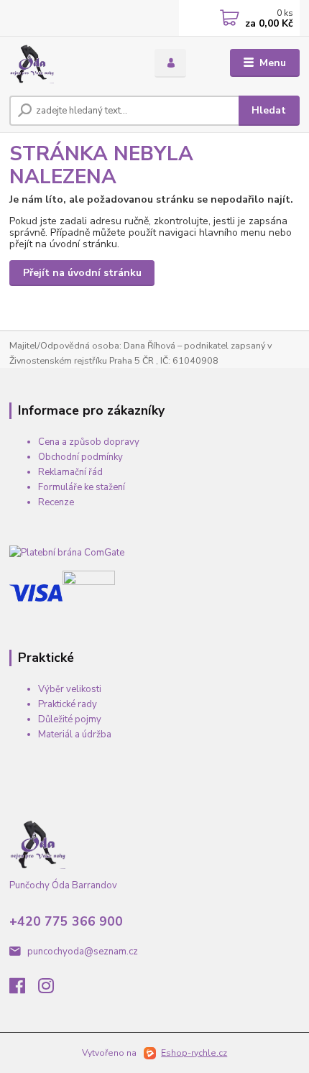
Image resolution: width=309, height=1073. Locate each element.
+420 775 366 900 (66, 921)
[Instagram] (52, 989)
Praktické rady (67, 704)
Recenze (56, 502)
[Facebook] (23, 989)
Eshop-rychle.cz (194, 1053)
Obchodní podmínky (80, 457)
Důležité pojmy (69, 719)
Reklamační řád (70, 472)
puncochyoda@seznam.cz (82, 951)
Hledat (269, 110)
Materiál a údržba (74, 734)
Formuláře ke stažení (81, 487)
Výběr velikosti (69, 689)
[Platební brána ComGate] (66, 552)
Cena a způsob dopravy (88, 442)
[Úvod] (69, 63)
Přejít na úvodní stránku (82, 273)
